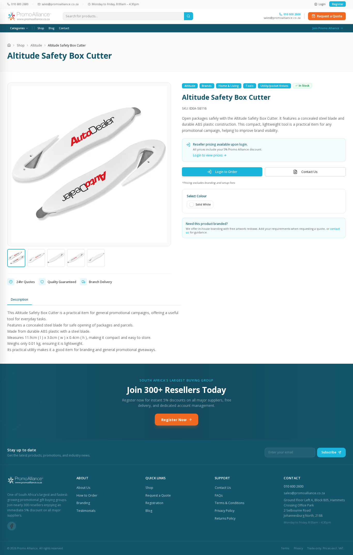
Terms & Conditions (229, 503)
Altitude (36, 45)
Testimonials (85, 510)
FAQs (218, 495)
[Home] (9, 45)
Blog (51, 28)
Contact (64, 28)
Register (337, 4)
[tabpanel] (94, 331)
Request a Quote (329, 16)
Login (322, 4)
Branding (83, 503)
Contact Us (309, 172)
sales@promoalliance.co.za (282, 18)
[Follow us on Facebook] (11, 526)
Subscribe (328, 452)
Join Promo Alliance (325, 28)
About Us (83, 487)
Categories (17, 28)
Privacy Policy (224, 510)
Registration (154, 503)
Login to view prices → (210, 155)
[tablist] (94, 299)
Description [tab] (19, 299)
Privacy (298, 548)
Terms (285, 548)
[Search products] (188, 16)
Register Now (174, 419)
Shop (40, 28)
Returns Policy (225, 518)
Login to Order (226, 172)
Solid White (203, 204)
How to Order (86, 495)
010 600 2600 (293, 486)
